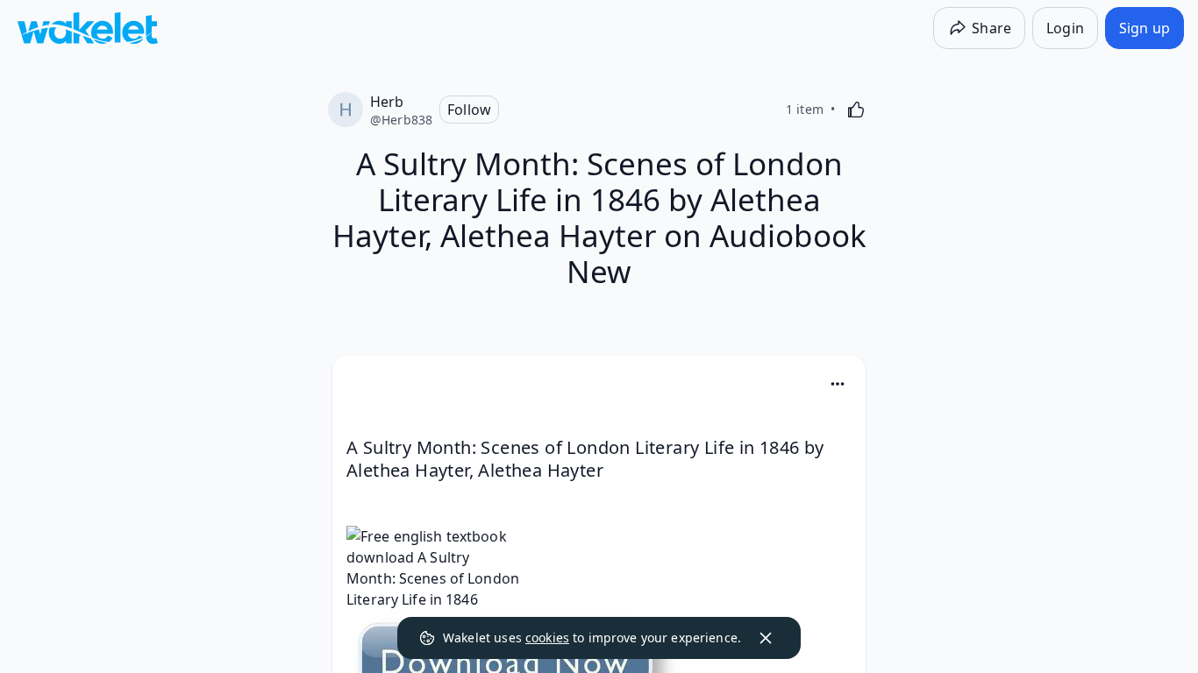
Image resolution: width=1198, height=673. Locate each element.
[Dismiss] (766, 638)
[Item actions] (838, 384)
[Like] (856, 110)
